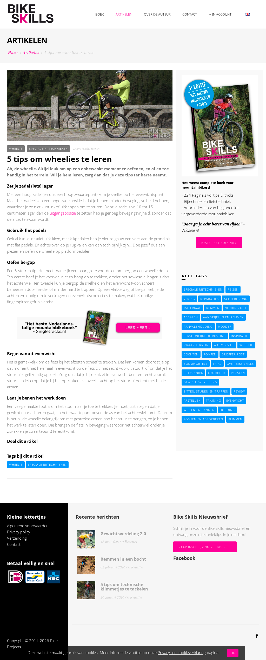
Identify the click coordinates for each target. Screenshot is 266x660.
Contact (189, 14)
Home (13, 52)
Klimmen (235, 419)
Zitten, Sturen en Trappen (206, 391)
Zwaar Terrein (196, 345)
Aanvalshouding (198, 326)
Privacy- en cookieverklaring (182, 652)
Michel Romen (90, 148)
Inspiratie (239, 336)
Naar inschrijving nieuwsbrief (204, 547)
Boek (99, 14)
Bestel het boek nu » (219, 243)
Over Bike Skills (240, 364)
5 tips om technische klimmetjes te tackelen (124, 587)
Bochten (191, 354)
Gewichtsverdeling (200, 382)
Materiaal (192, 308)
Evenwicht (235, 400)
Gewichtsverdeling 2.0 (123, 534)
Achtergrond (236, 299)
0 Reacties (129, 541)
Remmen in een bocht (123, 559)
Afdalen (191, 317)
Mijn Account (220, 14)
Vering (189, 299)
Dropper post (233, 354)
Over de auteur (157, 14)
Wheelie (16, 148)
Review (239, 391)
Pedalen (238, 373)
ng (24, 538)
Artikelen (124, 14)
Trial (217, 364)
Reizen (233, 289)
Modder (224, 326)
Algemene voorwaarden (28, 525)
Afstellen (192, 400)
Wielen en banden (199, 410)
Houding (227, 410)
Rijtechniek (193, 373)
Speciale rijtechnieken (48, 148)
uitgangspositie (63, 213)
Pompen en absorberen (203, 419)
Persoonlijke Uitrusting (205, 336)
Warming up (224, 345)
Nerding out (236, 308)
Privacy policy (18, 531)
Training (213, 400)
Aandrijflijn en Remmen (223, 317)
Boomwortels (196, 364)
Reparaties (209, 299)
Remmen (213, 308)
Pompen (210, 354)
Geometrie (217, 373)
